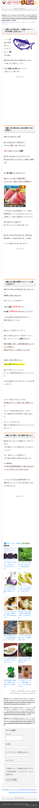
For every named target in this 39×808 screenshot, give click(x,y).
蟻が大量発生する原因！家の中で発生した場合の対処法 (22, 792)
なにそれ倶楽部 (14, 804)
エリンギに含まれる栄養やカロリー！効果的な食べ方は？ (24, 637)
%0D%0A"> (19, 543)
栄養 (23, 691)
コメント (8, 734)
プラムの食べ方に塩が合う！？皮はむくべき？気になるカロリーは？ (10, 565)
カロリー (15, 691)
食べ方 (29, 691)
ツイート (13, 543)
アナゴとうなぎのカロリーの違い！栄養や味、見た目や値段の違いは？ (10, 614)
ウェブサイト (10, 760)
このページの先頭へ (32, 805)
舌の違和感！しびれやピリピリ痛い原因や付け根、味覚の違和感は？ (20, 789)
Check (8, 543)
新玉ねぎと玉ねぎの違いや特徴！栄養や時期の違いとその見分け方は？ (24, 614)
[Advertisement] (19, 102)
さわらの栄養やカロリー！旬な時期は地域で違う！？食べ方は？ (10, 637)
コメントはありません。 (24, 693)
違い (26, 691)
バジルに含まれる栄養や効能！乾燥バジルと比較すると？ (24, 660)
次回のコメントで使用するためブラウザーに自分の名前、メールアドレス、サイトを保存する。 (19, 771)
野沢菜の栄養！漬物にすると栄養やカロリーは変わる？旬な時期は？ (10, 683)
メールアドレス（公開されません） (17, 752)
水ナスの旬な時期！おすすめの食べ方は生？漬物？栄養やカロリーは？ (10, 590)
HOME (3, 22)
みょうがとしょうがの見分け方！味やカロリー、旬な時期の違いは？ (24, 565)
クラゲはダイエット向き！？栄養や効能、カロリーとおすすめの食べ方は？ (24, 683)
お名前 (8, 744)
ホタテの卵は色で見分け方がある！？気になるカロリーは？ (10, 660)
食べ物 (8, 22)
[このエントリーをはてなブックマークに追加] (5, 543)
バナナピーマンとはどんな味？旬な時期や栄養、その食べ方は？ (24, 589)
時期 (20, 691)
